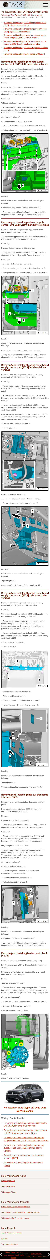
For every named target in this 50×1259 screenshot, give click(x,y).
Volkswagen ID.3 (8, 1181)
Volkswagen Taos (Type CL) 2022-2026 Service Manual (21, 15)
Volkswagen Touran (9, 1192)
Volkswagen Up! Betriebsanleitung (15, 1218)
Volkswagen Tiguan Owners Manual (15, 1207)
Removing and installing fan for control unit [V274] (24, 54)
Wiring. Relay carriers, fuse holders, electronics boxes (14, 1255)
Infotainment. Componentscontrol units (36, 1255)
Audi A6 (4, 1238)
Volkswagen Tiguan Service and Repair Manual (20, 1212)
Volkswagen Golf (8, 1186)
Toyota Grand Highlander (11, 1233)
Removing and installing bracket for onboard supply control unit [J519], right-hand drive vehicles (24, 1148)
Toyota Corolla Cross (9, 1244)
